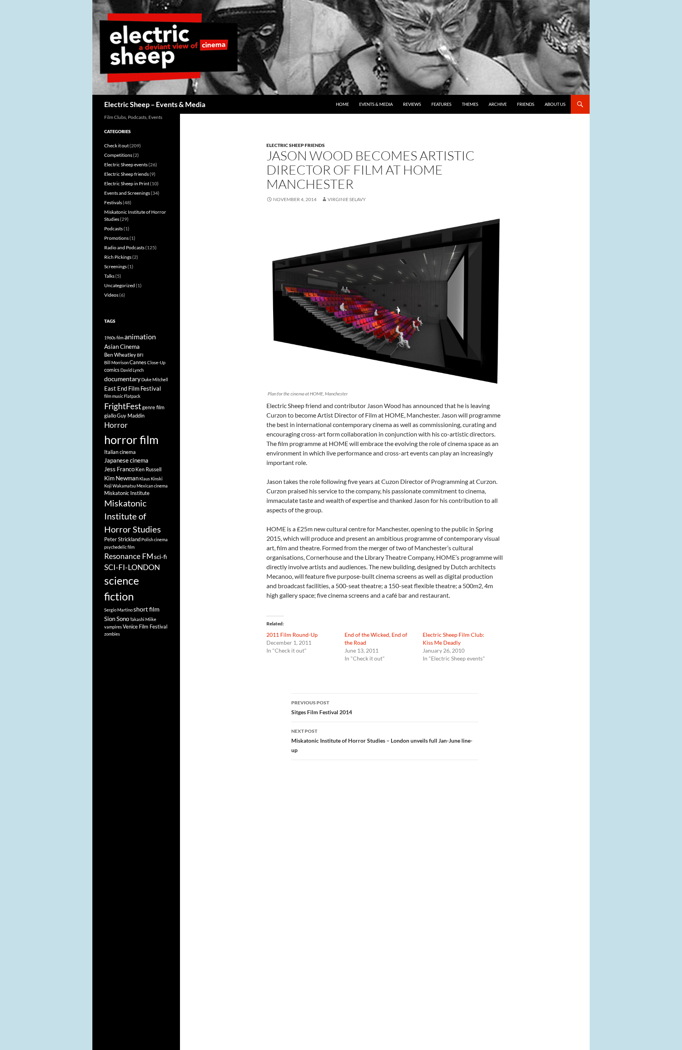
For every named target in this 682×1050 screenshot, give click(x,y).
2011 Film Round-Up (292, 634)
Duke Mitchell (154, 379)
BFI (140, 355)
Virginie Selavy (347, 199)
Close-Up (156, 362)
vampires (113, 626)
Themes (470, 104)
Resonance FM (128, 556)
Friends (525, 104)
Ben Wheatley (120, 355)
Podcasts (113, 228)
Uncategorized (119, 285)
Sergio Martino (118, 609)
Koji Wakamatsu (120, 485)
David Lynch (132, 370)
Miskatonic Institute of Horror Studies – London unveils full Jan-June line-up (381, 740)
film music (113, 396)
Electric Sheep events (126, 164)
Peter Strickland (122, 539)
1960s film (114, 337)
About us (555, 104)
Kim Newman (121, 478)
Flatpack (132, 396)
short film (146, 609)
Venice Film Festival (145, 626)
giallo (110, 415)
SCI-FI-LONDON (132, 567)
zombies (112, 633)
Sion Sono (116, 618)
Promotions (116, 238)
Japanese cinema (126, 460)
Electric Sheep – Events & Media (154, 104)
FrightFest (122, 406)
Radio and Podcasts (124, 247)
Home (342, 104)
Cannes (137, 362)
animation (140, 337)
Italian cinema (120, 452)
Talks (109, 276)
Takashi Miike (143, 619)
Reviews (412, 104)
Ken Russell (148, 469)
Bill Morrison (116, 362)
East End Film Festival (132, 388)
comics (112, 370)
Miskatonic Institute (127, 493)
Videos (111, 295)
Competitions (118, 155)
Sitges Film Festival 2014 (321, 707)
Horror (116, 425)
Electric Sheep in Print (126, 183)
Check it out (116, 146)
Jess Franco (119, 468)
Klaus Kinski (151, 478)
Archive (498, 104)
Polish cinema (154, 539)
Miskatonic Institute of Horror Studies (132, 516)
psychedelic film (119, 546)
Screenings (115, 266)
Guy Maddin (130, 415)
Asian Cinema (122, 346)
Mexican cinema (152, 485)
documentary (122, 378)
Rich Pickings (117, 257)
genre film (153, 407)
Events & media (376, 104)
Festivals (113, 202)
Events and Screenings (127, 193)
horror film (131, 439)
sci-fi (160, 556)
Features (441, 104)
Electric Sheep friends (295, 145)
